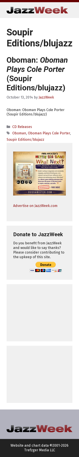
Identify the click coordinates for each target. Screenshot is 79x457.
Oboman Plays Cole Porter (49, 133)
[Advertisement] (39, 313)
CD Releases (22, 127)
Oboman (19, 133)
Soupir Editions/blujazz (25, 139)
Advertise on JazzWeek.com (35, 206)
